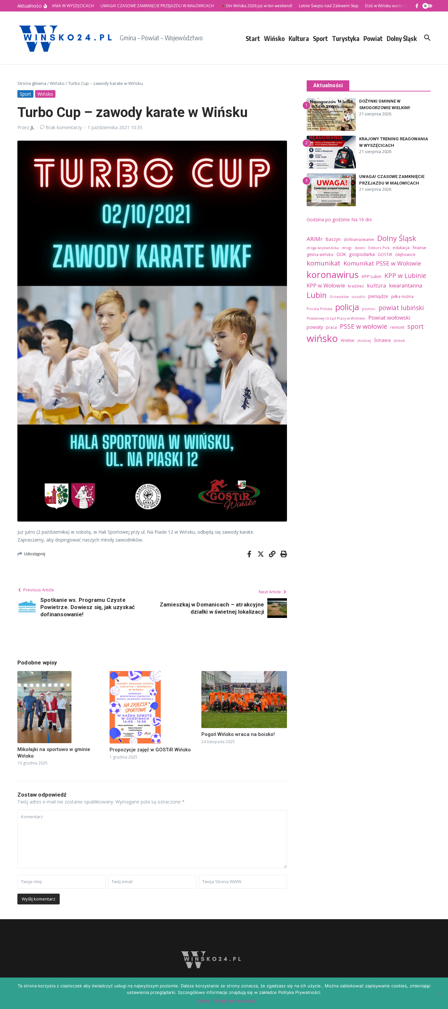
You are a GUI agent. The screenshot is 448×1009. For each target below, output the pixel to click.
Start (253, 38)
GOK (341, 254)
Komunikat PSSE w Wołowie (382, 263)
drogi (347, 247)
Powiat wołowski (389, 317)
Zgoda (203, 1000)
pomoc (369, 308)
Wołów (347, 340)
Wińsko (274, 38)
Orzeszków (339, 296)
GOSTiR (385, 254)
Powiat (373, 38)
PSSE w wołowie (363, 326)
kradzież (356, 286)
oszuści (358, 296)
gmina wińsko (320, 254)
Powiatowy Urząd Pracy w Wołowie (336, 318)
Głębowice (405, 254)
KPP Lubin (371, 276)
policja (347, 306)
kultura (376, 285)
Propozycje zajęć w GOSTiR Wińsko (150, 750)
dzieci (360, 247)
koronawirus (333, 274)
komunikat (323, 262)
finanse (419, 247)
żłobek (399, 340)
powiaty (315, 327)
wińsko (322, 338)
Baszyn (333, 239)
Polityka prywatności (234, 1000)
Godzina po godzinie (328, 219)
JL (32, 127)
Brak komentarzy (64, 127)
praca (331, 327)
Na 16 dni (361, 219)
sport (415, 326)
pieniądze (378, 296)
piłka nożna (402, 296)
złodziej (364, 340)
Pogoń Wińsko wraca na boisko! (238, 734)
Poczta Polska (319, 308)
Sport (320, 38)
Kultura (299, 38)
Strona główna (31, 83)
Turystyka (345, 38)
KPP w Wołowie (326, 285)
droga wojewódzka (323, 248)
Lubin (317, 295)
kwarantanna (405, 285)
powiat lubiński (401, 308)
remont (397, 327)
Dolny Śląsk (402, 38)
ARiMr (315, 239)
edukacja (401, 247)
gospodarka (362, 254)
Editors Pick (379, 247)
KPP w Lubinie (405, 275)
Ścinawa (382, 340)
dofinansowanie (359, 239)
